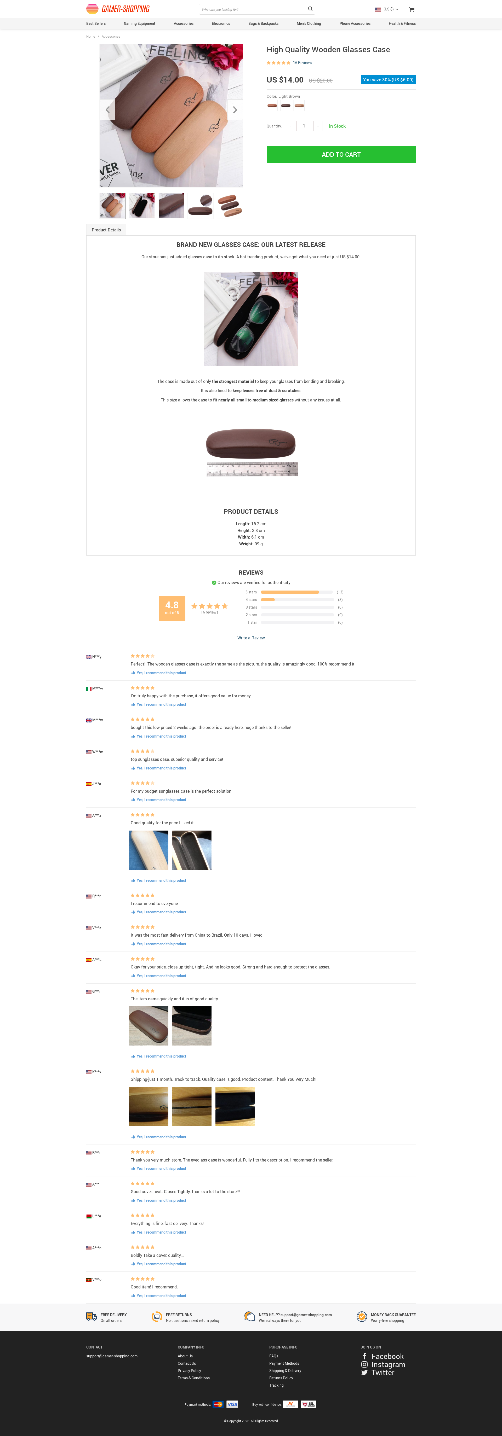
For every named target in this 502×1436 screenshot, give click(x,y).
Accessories (183, 23)
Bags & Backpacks (263, 23)
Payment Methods (284, 1363)
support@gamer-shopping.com (112, 1355)
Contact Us (187, 1363)
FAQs (273, 1355)
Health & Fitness (402, 23)
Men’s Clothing (309, 23)
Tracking (276, 1385)
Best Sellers (96, 23)
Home (90, 36)
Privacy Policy (189, 1370)
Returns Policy (281, 1377)
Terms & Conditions (194, 1377)
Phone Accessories (355, 23)
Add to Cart (341, 154)
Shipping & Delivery (285, 1370)
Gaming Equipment (139, 23)
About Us (185, 1355)
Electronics (221, 23)
